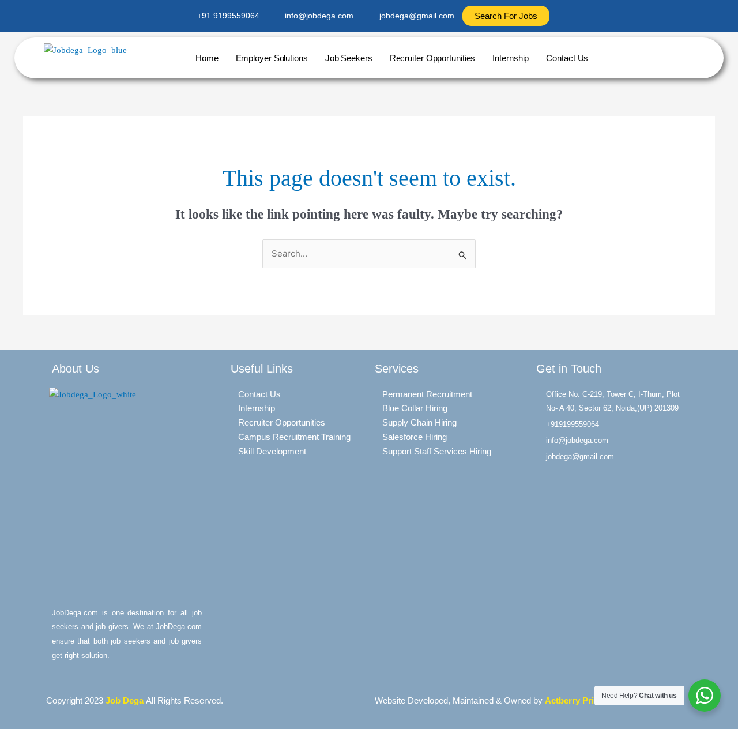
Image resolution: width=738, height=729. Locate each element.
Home (207, 58)
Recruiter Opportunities (433, 58)
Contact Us (567, 58)
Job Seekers (348, 58)
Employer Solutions (272, 58)
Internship (510, 58)
